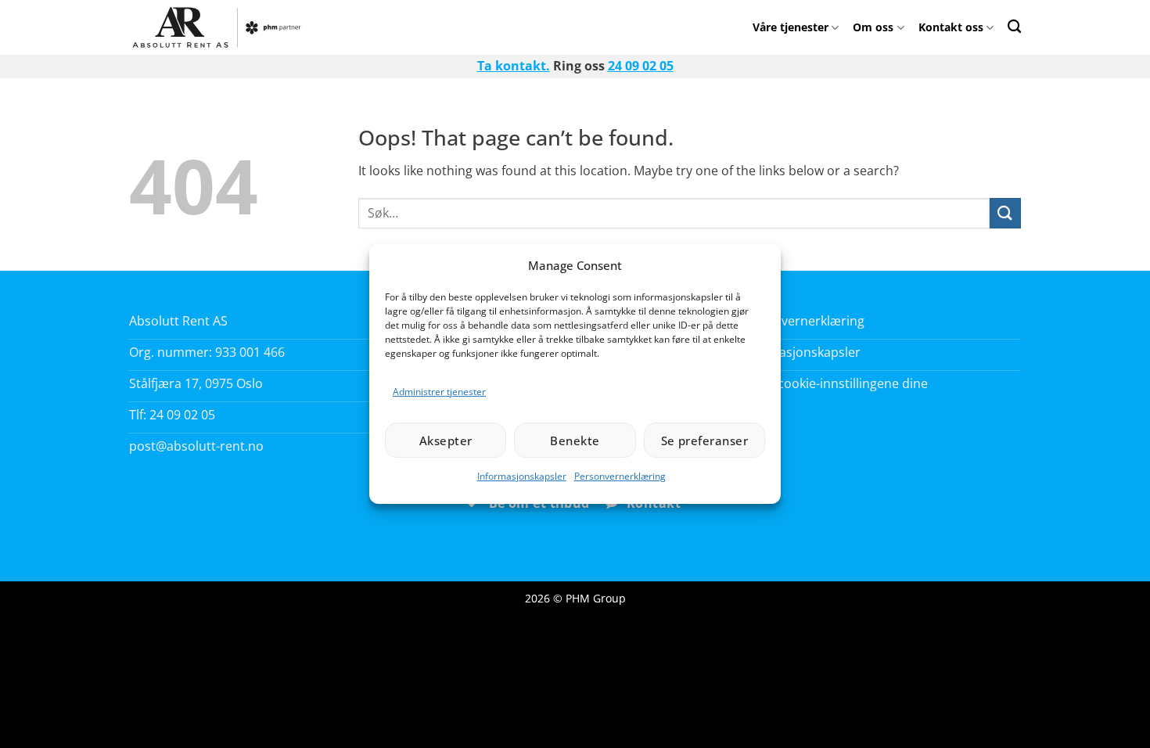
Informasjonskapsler (521, 476)
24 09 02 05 (641, 65)
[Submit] (1005, 213)
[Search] (1014, 26)
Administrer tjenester (439, 391)
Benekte (574, 440)
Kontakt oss (950, 27)
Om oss (873, 27)
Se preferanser (704, 440)
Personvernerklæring (620, 476)
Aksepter (446, 440)
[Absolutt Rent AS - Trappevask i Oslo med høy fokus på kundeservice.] (221, 27)
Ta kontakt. (513, 65)
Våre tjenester (790, 27)
